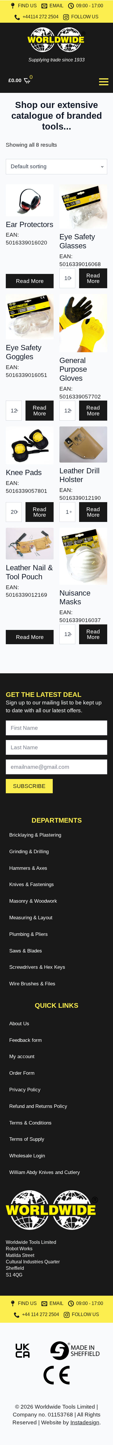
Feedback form (25, 1040)
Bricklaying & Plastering (35, 835)
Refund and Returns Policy (38, 1106)
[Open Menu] (103, 81)
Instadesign (84, 1422)
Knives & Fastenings (31, 884)
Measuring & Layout (30, 917)
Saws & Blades (25, 951)
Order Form (21, 1073)
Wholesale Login (27, 1156)
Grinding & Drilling (29, 851)
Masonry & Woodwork (33, 901)
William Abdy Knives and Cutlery (44, 1172)
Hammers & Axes (28, 868)
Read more (30, 281)
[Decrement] (64, 278)
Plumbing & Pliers (28, 934)
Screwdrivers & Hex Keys (37, 967)
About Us (19, 1023)
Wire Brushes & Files (32, 984)
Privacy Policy (25, 1089)
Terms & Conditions (30, 1123)
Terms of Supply (26, 1139)
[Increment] (71, 278)
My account (21, 1056)
